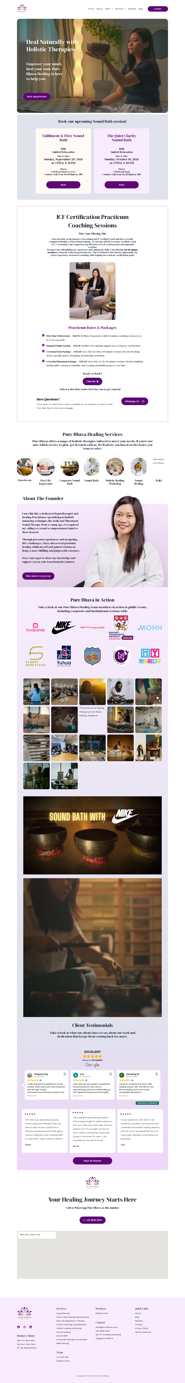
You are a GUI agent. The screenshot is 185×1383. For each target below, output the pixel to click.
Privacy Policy (141, 1328)
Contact (139, 1324)
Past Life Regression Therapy (70, 1321)
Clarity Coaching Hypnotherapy (71, 1324)
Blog (141, 9)
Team (107, 9)
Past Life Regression (45, 482)
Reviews (132, 9)
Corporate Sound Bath (70, 482)
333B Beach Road (59, 171)
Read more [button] (32, 1096)
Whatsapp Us (132, 401)
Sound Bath (91, 480)
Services (119, 9)
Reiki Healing (62, 1343)
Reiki (159, 480)
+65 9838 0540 (103, 1331)
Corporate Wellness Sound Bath (71, 1339)
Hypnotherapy (25, 480)
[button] (111, 8)
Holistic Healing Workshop (115, 482)
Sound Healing (138, 482)
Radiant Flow (102, 1313)
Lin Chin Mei (62, 1357)
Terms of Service (143, 1332)
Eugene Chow (63, 1361)
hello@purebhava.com (107, 1327)
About (99, 9)
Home (91, 9)
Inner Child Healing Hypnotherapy (72, 1317)
